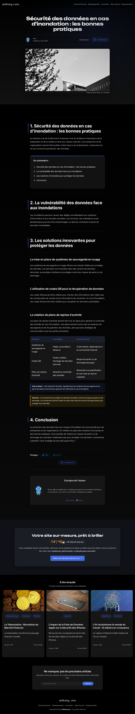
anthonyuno (67, 700)
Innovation (105, 4)
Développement (94, 4)
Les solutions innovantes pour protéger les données (60, 176)
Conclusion (41, 180)
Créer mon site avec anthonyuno (66, 558)
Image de (89, 92)
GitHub (80, 500)
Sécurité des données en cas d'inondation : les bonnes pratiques (65, 167)
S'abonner (88, 683)
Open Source (115, 4)
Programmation (127, 4)
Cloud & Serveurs (80, 4)
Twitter (46, 455)
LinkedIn (58, 455)
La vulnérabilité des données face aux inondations (59, 171)
